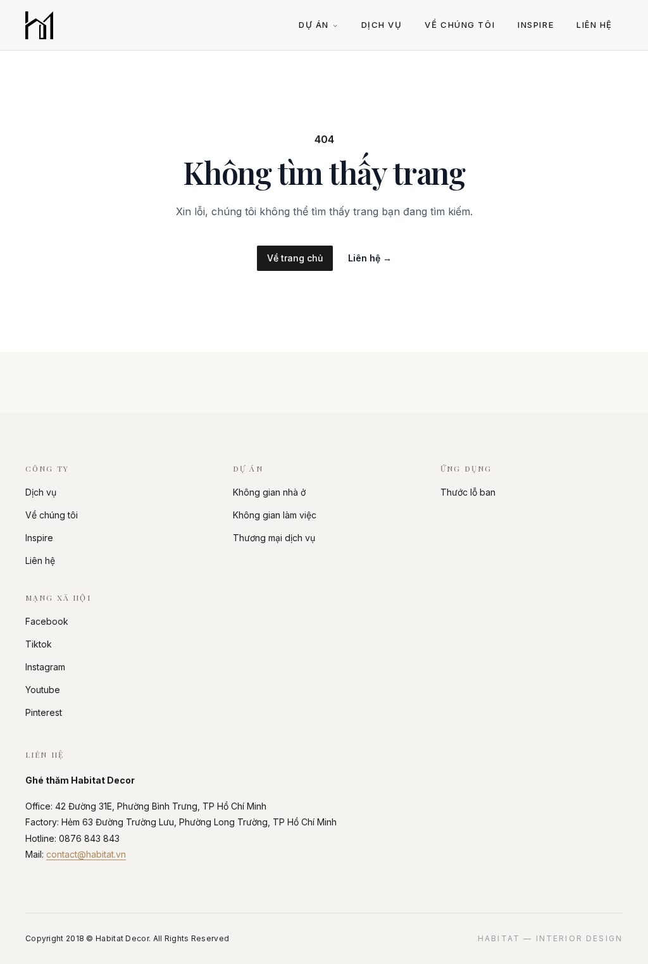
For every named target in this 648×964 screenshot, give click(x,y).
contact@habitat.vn (86, 854)
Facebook (46, 621)
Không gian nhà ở (269, 492)
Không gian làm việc (274, 515)
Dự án (314, 25)
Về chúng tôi (460, 25)
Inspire (536, 25)
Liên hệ (594, 25)
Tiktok (38, 644)
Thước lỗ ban (467, 492)
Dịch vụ (381, 25)
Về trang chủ (295, 258)
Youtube (42, 689)
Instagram (45, 666)
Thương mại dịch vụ (274, 537)
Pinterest (43, 712)
